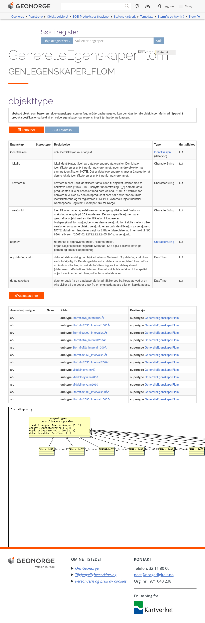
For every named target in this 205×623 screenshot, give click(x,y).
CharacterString (164, 242)
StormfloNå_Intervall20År (88, 318)
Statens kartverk (125, 16)
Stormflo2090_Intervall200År (90, 392)
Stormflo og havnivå (171, 16)
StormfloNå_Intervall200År (89, 340)
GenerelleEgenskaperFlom (162, 318)
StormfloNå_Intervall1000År (90, 347)
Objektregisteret (57, 16)
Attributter (28, 130)
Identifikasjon (162, 152)
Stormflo (194, 16)
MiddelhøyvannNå (83, 370)
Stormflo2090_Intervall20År (89, 333)
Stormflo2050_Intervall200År (90, 362)
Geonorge (17, 16)
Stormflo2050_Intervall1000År (91, 325)
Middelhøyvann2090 (85, 384)
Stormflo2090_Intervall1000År (91, 399)
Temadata (146, 16)
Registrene (36, 16)
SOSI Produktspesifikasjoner (91, 16)
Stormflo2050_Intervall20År (89, 355)
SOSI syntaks (62, 130)
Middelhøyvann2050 (85, 377)
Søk (159, 41)
